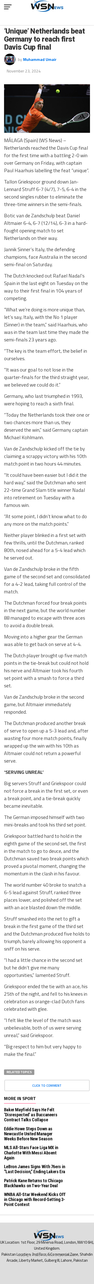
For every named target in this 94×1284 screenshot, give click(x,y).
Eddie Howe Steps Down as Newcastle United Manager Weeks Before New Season (28, 1133)
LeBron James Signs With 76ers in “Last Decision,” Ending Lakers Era (34, 1169)
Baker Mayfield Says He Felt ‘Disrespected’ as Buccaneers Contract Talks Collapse (30, 1114)
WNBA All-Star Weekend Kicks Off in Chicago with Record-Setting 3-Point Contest (34, 1199)
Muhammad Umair (39, 59)
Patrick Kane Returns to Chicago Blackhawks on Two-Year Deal (33, 1183)
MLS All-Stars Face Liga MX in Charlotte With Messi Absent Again (31, 1152)
